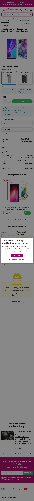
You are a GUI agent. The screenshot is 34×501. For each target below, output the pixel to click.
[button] (17, 260)
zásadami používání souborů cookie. (20, 252)
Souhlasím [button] (17, 255)
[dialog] (17, 250)
